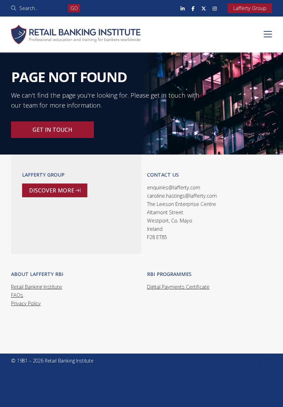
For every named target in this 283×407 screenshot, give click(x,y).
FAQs (17, 295)
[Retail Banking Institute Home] (75, 26)
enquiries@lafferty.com (173, 187)
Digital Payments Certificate (178, 287)
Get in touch (52, 129)
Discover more (54, 190)
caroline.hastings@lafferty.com (182, 195)
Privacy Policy (26, 303)
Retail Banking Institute (36, 287)
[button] (268, 34)
